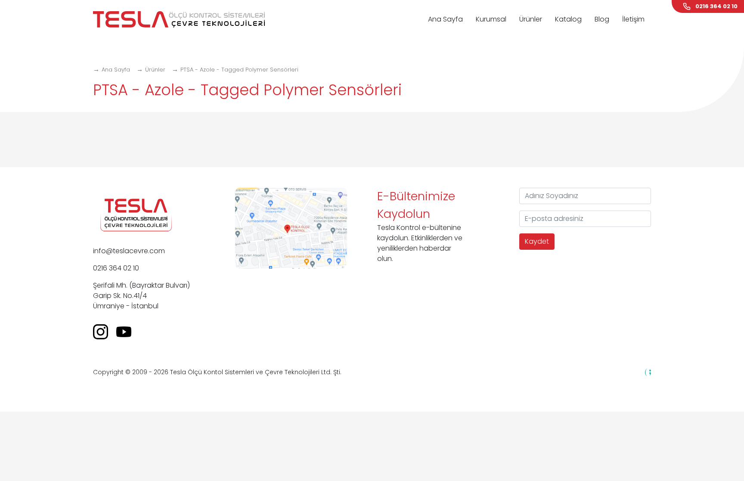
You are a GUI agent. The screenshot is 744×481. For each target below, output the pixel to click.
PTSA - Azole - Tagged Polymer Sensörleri (239, 69)
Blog (602, 19)
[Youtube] (127, 331)
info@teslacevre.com (129, 251)
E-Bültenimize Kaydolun (416, 205)
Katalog (568, 19)
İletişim (633, 19)
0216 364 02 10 (116, 268)
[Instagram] (104, 331)
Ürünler (530, 19)
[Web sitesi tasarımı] (648, 372)
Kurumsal (491, 19)
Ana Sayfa (445, 19)
